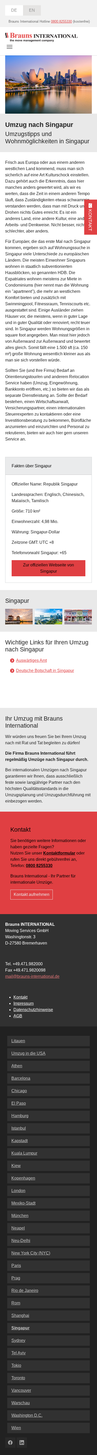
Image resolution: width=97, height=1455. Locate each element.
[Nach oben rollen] (85, 1443)
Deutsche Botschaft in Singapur (45, 670)
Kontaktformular (59, 853)
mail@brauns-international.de (32, 976)
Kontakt (20, 997)
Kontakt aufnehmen (31, 894)
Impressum (23, 1003)
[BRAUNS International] (41, 37)
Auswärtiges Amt (31, 660)
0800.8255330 (61, 21)
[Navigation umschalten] (9, 46)
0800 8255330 (39, 865)
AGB (17, 1016)
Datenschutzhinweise (33, 1009)
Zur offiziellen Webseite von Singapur (48, 568)
